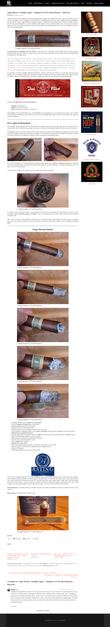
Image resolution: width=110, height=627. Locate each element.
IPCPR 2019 (29, 565)
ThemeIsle (62, 620)
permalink (55, 565)
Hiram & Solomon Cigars (91, 159)
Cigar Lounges (98, 3)
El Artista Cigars (92, 134)
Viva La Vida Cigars (92, 58)
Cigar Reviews (38, 3)
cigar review (21, 565)
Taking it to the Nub (58, 3)
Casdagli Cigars (26, 563)
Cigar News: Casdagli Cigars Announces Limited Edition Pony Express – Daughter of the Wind (17, 555)
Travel (82, 3)
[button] (24, 149)
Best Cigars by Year (72, 3)
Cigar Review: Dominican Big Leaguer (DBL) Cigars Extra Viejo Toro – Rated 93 (31, 573)
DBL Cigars (91, 183)
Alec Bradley (50, 563)
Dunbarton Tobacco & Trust (92, 83)
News (47, 3)
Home (30, 3)
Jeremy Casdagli (38, 565)
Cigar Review (35, 563)
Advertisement (19, 99)
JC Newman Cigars (92, 34)
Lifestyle (88, 3)
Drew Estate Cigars (92, 109)
